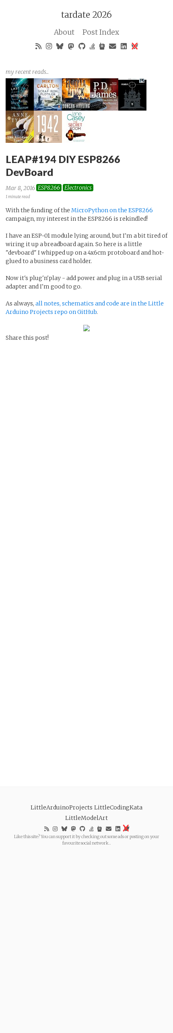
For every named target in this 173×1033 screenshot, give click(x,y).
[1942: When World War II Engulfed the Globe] (48, 140)
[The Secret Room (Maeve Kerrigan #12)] (76, 140)
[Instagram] (49, 46)
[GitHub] (82, 46)
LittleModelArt (86, 818)
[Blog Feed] (38, 46)
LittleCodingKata (118, 807)
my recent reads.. (27, 71)
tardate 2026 (86, 14)
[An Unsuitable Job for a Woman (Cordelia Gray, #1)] (104, 108)
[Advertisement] (86, 933)
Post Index (100, 32)
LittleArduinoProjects (62, 807)
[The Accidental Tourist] (20, 140)
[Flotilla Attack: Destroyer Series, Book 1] (76, 108)
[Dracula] (132, 108)
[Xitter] (134, 46)
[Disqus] (86, 451)
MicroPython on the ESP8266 (112, 210)
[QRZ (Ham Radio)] (102, 46)
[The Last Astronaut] (20, 108)
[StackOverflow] (93, 46)
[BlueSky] (60, 46)
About (64, 32)
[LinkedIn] (123, 46)
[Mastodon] (71, 46)
